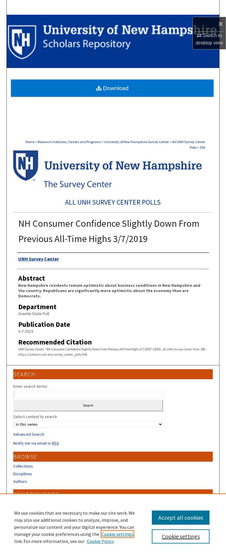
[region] (113, 526)
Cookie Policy (100, 541)
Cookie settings (117, 534)
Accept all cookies (180, 517)
